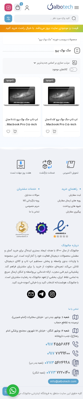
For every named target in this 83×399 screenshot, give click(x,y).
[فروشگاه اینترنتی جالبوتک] (60, 7)
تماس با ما (34, 212)
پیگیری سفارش (73, 212)
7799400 (58, 353)
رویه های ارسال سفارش (69, 201)
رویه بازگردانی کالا (31, 201)
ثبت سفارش (75, 195)
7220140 (51, 372)
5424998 (49, 363)
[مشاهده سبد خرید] (17, 7)
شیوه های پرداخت (72, 206)
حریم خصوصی (32, 206)
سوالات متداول (32, 195)
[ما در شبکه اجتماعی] (8, 7)
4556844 (58, 344)
